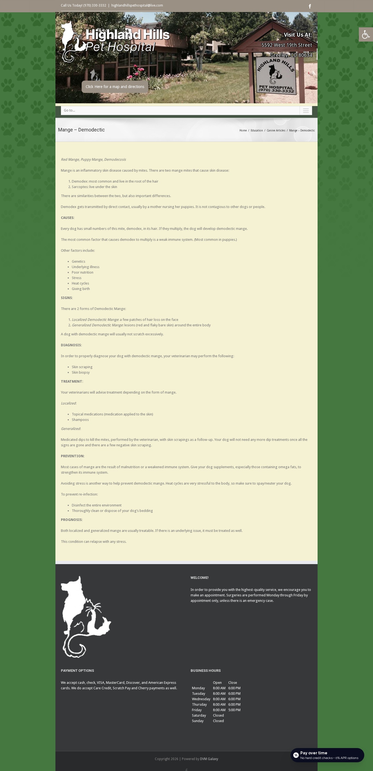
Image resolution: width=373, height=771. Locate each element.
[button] (366, 34)
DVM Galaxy (209, 759)
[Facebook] (310, 6)
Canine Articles (276, 130)
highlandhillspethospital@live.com (137, 5)
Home (243, 130)
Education (257, 130)
